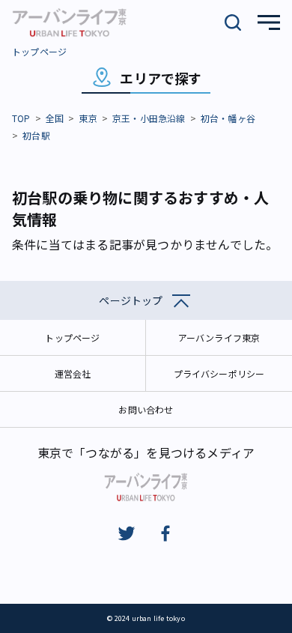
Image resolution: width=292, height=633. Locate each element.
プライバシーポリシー (219, 373)
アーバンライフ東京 (219, 337)
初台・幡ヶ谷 (228, 118)
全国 (55, 118)
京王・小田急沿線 (149, 118)
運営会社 (73, 373)
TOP (21, 118)
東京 (88, 118)
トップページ (39, 51)
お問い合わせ (145, 409)
